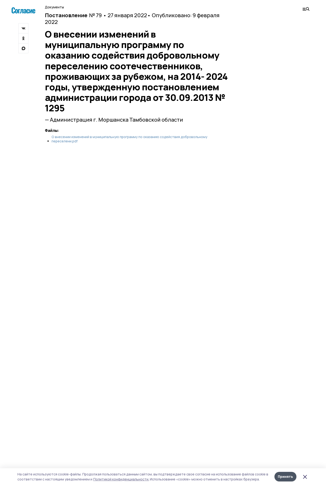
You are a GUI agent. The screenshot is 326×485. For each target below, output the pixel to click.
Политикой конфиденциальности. (121, 479)
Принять (285, 476)
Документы (54, 7)
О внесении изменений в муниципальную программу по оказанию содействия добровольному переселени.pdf (129, 139)
